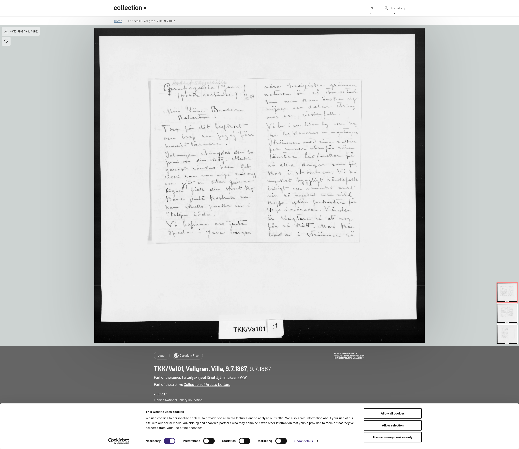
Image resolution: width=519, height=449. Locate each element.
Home (118, 21)
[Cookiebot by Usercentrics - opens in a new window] (118, 441)
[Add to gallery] (6, 41)
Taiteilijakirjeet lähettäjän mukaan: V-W (214, 377)
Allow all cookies (393, 413)
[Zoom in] (259, 185)
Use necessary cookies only (392, 437)
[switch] (209, 441)
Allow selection (393, 425)
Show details (303, 441)
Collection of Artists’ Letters (207, 384)
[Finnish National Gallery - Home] (130, 8)
